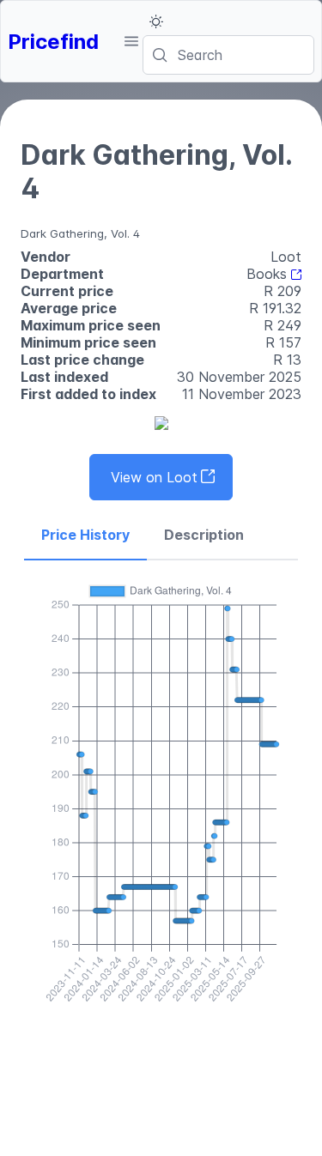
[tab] (85, 535)
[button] (131, 41)
